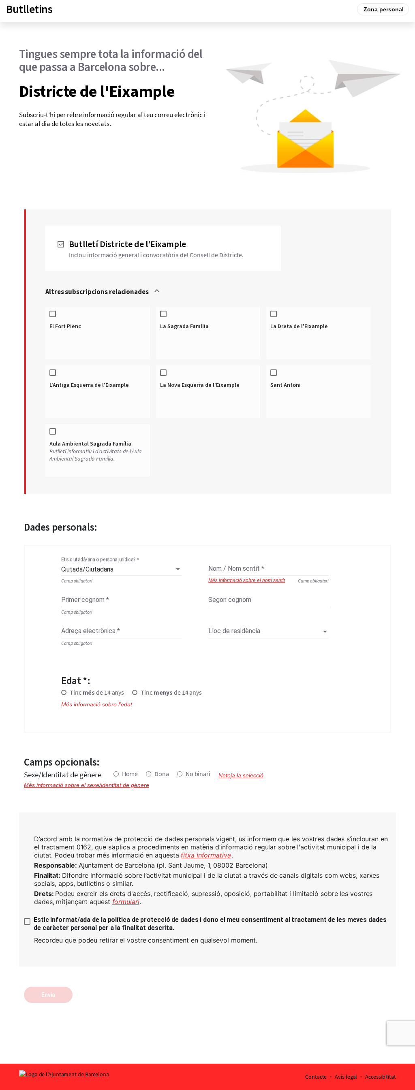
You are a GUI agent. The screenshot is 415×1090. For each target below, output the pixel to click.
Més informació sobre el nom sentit (246, 581)
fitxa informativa (206, 855)
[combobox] (121, 569)
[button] (208, 292)
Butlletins (29, 9)
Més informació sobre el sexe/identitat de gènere (86, 785)
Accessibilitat (380, 1076)
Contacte (316, 1076)
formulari (125, 902)
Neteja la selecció (240, 775)
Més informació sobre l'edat (96, 704)
